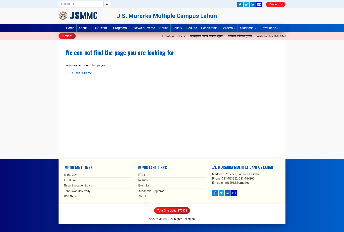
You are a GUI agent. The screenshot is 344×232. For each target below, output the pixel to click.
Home (70, 28)
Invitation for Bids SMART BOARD (275, 36)
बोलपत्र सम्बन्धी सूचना (237, 36)
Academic (247, 28)
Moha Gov (70, 174)
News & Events (144, 28)
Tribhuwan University (77, 191)
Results (191, 28)
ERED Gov (70, 180)
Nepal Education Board (78, 185)
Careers (228, 28)
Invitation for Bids (170, 36)
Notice (163, 28)
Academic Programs (151, 191)
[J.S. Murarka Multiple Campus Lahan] (85, 15)
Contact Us (276, 4)
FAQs (141, 174)
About (83, 28)
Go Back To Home (80, 73)
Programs (120, 28)
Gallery (177, 28)
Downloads (268, 28)
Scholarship (209, 28)
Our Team (100, 28)
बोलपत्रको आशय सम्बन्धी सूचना (203, 36)
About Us (144, 196)
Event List (144, 185)
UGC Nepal (70, 196)
